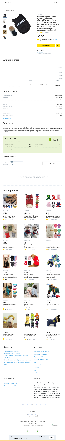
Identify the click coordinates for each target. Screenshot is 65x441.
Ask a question (38, 365)
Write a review (52, 163)
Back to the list (10, 10)
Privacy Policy (38, 425)
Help (35, 362)
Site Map (36, 373)
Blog (35, 370)
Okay (51, 437)
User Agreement (27, 425)
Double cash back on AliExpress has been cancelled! (16, 356)
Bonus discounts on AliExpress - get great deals (17, 360)
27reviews (40, 52)
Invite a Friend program (10, 383)
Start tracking (56, 85)
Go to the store (46, 45)
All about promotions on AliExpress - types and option (17, 363)
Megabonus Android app (40, 354)
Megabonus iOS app (39, 357)
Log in (55, 2)
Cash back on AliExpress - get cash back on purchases (12, 352)
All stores (36, 367)
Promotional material (10, 386)
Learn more (55, 40)
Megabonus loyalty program (41, 351)
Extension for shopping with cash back (44, 359)
